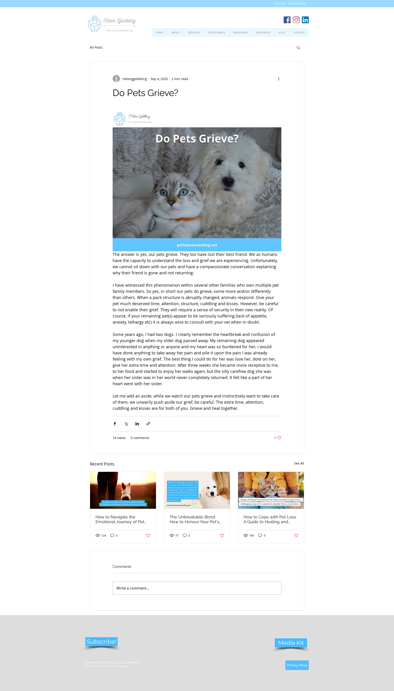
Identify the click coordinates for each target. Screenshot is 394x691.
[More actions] (278, 78)
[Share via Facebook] (115, 423)
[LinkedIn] (305, 19)
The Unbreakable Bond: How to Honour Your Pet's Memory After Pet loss (194, 519)
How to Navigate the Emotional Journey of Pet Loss (120, 519)
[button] (298, 47)
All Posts (96, 47)
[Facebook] (287, 19)
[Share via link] (148, 423)
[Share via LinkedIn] (137, 423)
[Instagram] (296, 19)
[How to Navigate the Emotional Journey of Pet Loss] (123, 490)
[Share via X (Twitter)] (126, 423)
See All (299, 463)
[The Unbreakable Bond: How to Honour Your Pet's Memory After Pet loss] (197, 490)
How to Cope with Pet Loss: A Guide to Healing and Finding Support (270, 519)
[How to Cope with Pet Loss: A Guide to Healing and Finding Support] (271, 490)
